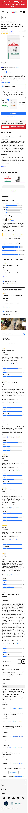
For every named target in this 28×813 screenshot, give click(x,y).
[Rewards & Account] (7, 12)
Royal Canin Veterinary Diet (7, 31)
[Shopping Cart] (24, 12)
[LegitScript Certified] (6, 803)
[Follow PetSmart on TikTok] (18, 798)
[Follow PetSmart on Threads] (13, 798)
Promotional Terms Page (19, 776)
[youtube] (23, 798)
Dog (2, 21)
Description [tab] (7, 136)
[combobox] (13, 17)
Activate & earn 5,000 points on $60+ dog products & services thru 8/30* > (13, 4)
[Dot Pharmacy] (16, 803)
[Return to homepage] (15, 12)
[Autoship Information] (17, 91)
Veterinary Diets (12, 21)
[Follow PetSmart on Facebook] (4, 798)
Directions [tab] (20, 136)
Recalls (2, 811)
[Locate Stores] (21, 12)
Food (6, 21)
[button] (17, 67)
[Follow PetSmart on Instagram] (9, 798)
